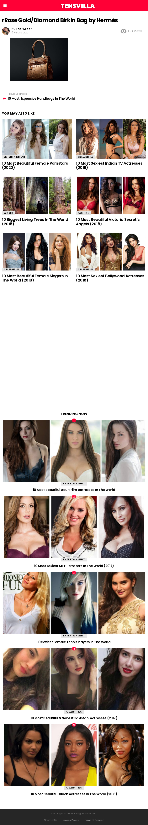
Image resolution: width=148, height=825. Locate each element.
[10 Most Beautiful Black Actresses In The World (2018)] (74, 755)
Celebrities (85, 157)
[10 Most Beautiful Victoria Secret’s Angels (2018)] (111, 195)
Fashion (83, 213)
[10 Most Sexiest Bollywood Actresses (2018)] (111, 251)
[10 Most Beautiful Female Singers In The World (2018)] (37, 251)
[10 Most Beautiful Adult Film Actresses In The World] (74, 451)
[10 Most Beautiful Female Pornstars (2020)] (37, 139)
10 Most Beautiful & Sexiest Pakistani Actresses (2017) (74, 718)
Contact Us (50, 820)
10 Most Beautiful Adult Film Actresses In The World (74, 489)
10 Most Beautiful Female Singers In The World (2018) (35, 278)
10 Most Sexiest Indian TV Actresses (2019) (109, 165)
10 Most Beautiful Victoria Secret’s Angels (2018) (108, 222)
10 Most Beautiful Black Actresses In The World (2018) (74, 794)
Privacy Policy (70, 820)
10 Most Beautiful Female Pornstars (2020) (35, 165)
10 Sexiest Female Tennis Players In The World (74, 642)
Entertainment (14, 157)
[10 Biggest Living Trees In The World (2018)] (37, 195)
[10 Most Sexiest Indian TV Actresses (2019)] (111, 139)
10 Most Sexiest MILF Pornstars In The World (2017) (74, 566)
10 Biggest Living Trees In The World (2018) (35, 222)
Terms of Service (93, 820)
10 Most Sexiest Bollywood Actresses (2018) (110, 278)
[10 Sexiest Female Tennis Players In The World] (74, 603)
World (8, 213)
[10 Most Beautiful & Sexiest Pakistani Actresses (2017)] (74, 679)
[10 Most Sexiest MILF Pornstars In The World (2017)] (74, 527)
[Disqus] (74, 344)
